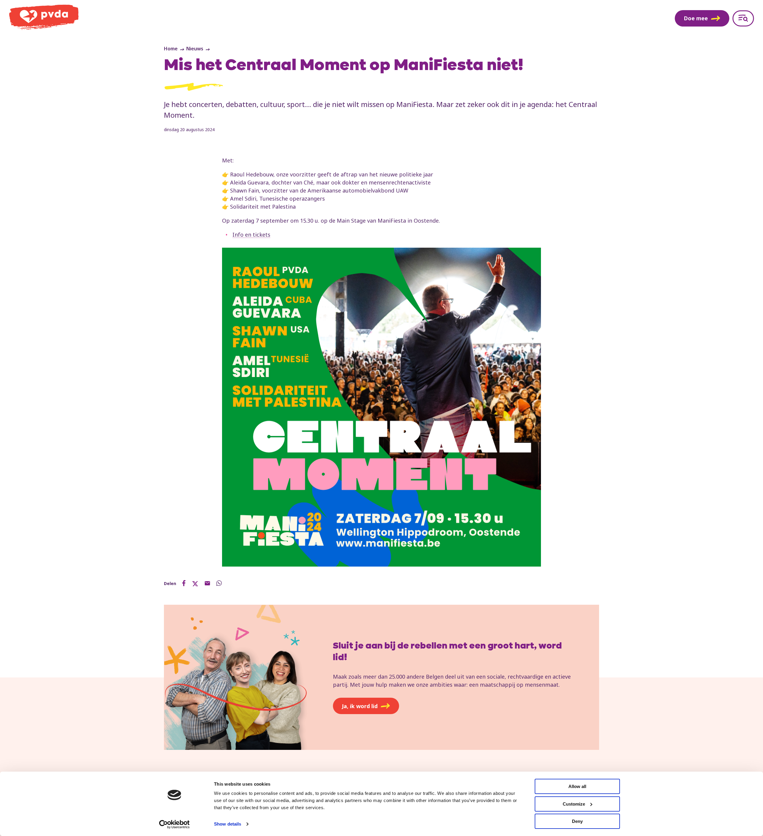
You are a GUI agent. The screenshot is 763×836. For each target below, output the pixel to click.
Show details (227, 823)
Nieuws (194, 48)
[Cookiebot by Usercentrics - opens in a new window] (174, 824)
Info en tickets (251, 234)
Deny (577, 821)
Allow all (577, 786)
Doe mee (696, 18)
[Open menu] (743, 18)
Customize (574, 803)
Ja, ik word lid (360, 706)
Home (171, 48)
